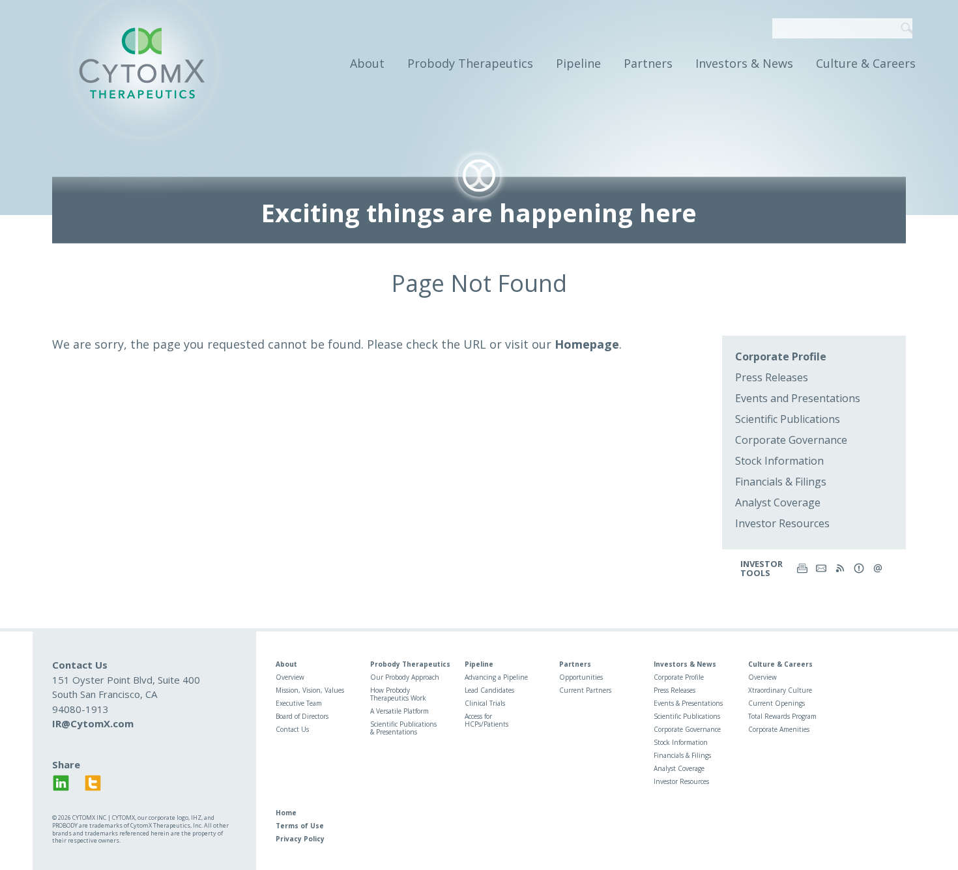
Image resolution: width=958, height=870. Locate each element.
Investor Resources (782, 523)
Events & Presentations (688, 703)
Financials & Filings (780, 481)
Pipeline (578, 63)
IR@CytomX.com (93, 723)
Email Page (821, 568)
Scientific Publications (787, 419)
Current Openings (776, 703)
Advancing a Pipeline (496, 677)
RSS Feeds (840, 568)
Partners (648, 63)
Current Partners (585, 690)
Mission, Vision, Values (310, 690)
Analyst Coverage (777, 502)
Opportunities (581, 677)
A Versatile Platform (399, 711)
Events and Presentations (797, 398)
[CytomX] (144, 63)
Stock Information (779, 461)
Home (286, 812)
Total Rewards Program (782, 716)
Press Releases (771, 377)
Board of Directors (302, 716)
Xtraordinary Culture (780, 690)
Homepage (587, 344)
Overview (290, 677)
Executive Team (299, 703)
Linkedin (61, 783)
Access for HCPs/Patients (486, 720)
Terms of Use (300, 825)
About (367, 63)
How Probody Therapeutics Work (398, 694)
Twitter (92, 783)
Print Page (802, 568)
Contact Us (292, 729)
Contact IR (878, 568)
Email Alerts (859, 568)
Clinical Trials (485, 703)
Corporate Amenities (778, 729)
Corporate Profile (780, 356)
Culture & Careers (866, 63)
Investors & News (744, 63)
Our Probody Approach (404, 677)
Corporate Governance (791, 440)
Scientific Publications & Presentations (403, 727)
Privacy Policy (300, 838)
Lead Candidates (489, 690)
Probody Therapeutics (470, 63)
